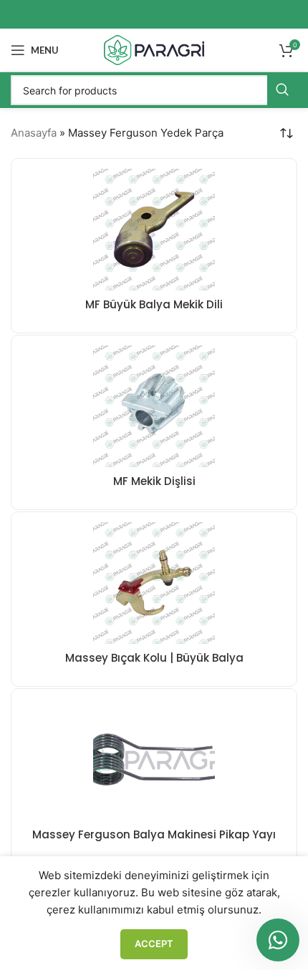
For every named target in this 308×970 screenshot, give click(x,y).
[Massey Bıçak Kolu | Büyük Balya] (154, 583)
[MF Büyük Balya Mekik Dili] (154, 229)
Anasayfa (34, 132)
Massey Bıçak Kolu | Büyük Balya (154, 657)
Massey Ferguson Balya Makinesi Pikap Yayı (154, 834)
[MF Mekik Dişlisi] (154, 406)
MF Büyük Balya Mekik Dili (154, 304)
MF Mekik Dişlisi (154, 481)
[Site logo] (154, 49)
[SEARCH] (282, 90)
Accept (154, 943)
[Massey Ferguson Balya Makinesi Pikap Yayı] (154, 759)
